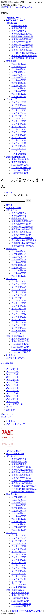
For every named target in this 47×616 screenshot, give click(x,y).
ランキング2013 (18, 137)
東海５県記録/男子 (20, 159)
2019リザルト (12, 382)
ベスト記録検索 (18, 154)
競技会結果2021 (18, 77)
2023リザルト (12, 393)
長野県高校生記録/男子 (22, 34)
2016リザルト (12, 374)
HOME (9, 205)
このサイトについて (15, 358)
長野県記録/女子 (19, 28)
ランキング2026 (18, 102)
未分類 (9, 407)
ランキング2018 (18, 124)
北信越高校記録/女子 (21, 168)
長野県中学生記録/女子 (22, 42)
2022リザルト (12, 391)
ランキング (11, 278)
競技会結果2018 (18, 86)
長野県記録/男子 (19, 25)
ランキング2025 (18, 105)
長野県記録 (11, 210)
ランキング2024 (18, 107)
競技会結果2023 (18, 72)
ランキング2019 (18, 121)
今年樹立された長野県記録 (24, 53)
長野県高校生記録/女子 (22, 36)
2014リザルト (12, 369)
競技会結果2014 (18, 96)
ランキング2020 (18, 118)
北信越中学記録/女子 (21, 173)
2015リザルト (12, 371)
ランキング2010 (18, 146)
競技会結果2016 (18, 91)
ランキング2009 (18, 148)
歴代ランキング (18, 151)
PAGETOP (6, 417)
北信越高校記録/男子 (21, 165)
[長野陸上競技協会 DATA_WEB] (16, 7)
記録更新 (10, 410)
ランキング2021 (18, 116)
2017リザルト (12, 377)
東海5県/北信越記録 (15, 336)
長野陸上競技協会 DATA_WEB (26, 611)
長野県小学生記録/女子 (22, 47)
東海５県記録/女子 (20, 162)
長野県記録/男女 (19, 31)
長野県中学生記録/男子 (22, 39)
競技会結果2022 (18, 75)
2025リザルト (12, 399)
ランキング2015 (18, 132)
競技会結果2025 (18, 66)
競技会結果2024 (18, 69)
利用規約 (10, 355)
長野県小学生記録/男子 (22, 45)
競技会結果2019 (18, 83)
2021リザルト (12, 388)
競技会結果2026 (18, 64)
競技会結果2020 (18, 80)
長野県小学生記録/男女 (22, 50)
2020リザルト (12, 385)
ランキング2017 (18, 127)
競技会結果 (11, 248)
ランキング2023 (18, 110)
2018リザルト (12, 380)
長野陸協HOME (13, 451)
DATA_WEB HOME (15, 453)
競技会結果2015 (18, 94)
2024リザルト (12, 396)
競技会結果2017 (18, 88)
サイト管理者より (14, 404)
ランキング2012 (18, 140)
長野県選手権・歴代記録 (22, 58)
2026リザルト (12, 401)
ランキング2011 (18, 143)
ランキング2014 (18, 135)
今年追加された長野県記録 (24, 56)
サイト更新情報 (13, 207)
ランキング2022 (18, 113)
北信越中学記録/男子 (21, 170)
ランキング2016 (18, 129)
